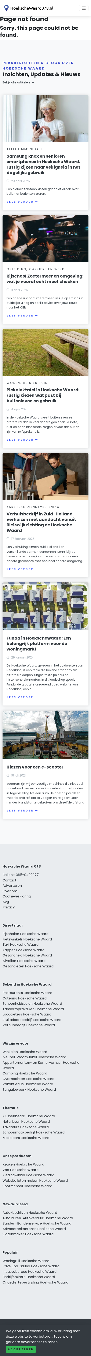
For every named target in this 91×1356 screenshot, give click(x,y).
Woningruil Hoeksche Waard (26, 1260)
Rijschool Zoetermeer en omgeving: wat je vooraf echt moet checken (45, 278)
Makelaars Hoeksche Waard (26, 1137)
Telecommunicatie (26, 149)
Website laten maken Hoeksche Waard (35, 1180)
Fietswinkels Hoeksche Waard (27, 939)
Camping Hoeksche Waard (25, 1073)
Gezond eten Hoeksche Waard (28, 966)
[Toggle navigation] (83, 8)
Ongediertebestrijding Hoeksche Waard (35, 1282)
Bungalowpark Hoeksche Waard (29, 1089)
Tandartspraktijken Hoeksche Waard (33, 1009)
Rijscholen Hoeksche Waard (25, 933)
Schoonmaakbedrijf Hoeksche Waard (34, 1132)
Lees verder (20, 202)
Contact (10, 880)
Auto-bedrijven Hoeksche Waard (30, 1212)
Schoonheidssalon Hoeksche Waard (32, 1003)
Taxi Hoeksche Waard (21, 944)
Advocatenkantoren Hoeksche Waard (34, 1228)
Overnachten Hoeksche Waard (28, 1078)
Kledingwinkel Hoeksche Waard (28, 1175)
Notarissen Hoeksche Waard (26, 1121)
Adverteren (12, 885)
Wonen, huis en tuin (27, 383)
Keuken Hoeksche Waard (23, 1164)
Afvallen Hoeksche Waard (24, 960)
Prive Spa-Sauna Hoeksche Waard (31, 1266)
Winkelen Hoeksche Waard (25, 1051)
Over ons (10, 891)
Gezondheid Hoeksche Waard (27, 955)
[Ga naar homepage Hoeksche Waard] (28, 8)
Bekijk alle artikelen (16, 82)
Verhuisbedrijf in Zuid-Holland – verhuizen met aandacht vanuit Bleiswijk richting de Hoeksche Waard (41, 522)
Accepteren (21, 1349)
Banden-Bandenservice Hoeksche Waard (37, 1223)
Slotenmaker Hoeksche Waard (28, 1234)
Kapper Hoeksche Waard (23, 950)
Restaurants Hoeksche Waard (27, 992)
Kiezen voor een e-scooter (35, 767)
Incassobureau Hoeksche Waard (30, 1271)
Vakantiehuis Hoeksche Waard (28, 1084)
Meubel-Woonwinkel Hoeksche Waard (34, 1057)
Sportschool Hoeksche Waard (27, 1186)
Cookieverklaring (17, 896)
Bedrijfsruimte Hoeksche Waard (29, 1276)
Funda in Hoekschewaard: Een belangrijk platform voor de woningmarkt (39, 643)
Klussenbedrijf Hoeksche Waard (29, 1116)
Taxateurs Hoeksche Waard (26, 1127)
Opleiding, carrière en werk (36, 269)
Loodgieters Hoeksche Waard (27, 1014)
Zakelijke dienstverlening (33, 507)
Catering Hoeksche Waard (25, 998)
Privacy (9, 907)
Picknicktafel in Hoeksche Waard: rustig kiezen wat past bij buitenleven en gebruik (43, 395)
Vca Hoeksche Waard (21, 1169)
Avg (6, 901)
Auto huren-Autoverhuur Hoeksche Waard (38, 1218)
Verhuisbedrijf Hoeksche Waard (29, 1025)
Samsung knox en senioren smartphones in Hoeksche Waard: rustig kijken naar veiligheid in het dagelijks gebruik (43, 164)
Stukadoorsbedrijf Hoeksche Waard (32, 1019)
